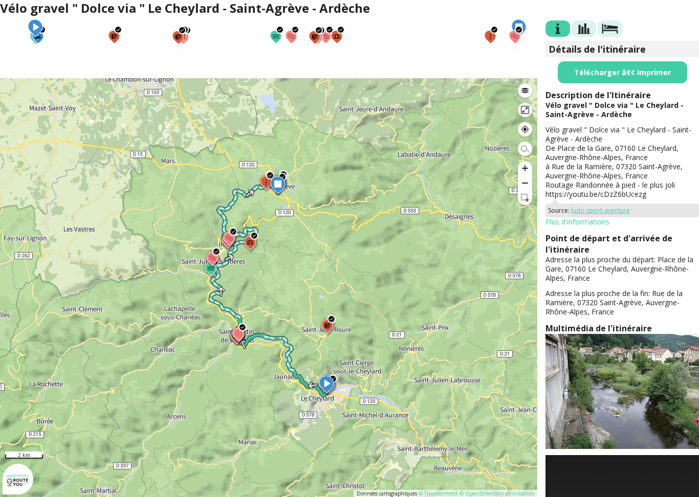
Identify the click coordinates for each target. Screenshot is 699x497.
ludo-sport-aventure (600, 210)
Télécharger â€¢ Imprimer (622, 72)
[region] (268, 287)
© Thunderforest (438, 493)
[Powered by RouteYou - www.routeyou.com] (18, 489)
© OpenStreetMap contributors (497, 493)
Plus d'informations (577, 222)
